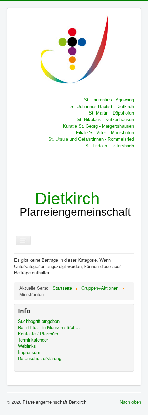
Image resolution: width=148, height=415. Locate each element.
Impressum (29, 352)
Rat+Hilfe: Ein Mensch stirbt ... (49, 327)
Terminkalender (33, 340)
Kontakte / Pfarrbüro (38, 333)
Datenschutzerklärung (39, 358)
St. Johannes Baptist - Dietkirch (102, 106)
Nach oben (130, 401)
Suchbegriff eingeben (39, 321)
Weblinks (27, 346)
